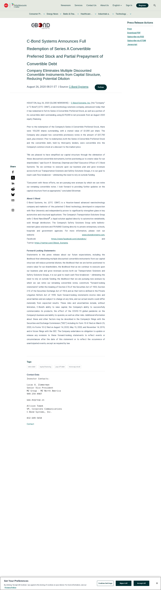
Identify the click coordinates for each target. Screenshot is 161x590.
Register (142, 5)
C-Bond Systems (78, 86)
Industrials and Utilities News (104, 14)
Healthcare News (87, 14)
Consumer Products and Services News (35, 14)
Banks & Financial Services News (69, 14)
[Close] (157, 583)
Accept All (141, 583)
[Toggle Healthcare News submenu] (95, 14)
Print (129, 29)
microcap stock (74, 367)
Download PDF (134, 33)
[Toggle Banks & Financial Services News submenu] (78, 14)
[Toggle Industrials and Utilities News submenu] (113, 14)
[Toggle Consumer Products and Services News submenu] (44, 14)
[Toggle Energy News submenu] (60, 14)
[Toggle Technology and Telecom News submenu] (130, 14)
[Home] (15, 5)
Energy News (52, 14)
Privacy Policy (10, 587)
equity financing (45, 367)
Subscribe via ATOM (136, 40)
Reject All (123, 583)
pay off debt (60, 367)
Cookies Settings (105, 583)
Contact (30, 424)
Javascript (132, 44)
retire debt (31, 367)
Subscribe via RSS (135, 36)
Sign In (129, 5)
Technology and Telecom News (122, 14)
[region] (80, 583)
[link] (66, 5)
